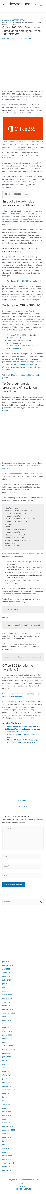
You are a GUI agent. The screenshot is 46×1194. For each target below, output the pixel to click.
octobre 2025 (7, 965)
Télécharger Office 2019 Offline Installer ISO (24, 281)
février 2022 (7, 1075)
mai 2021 (5, 1101)
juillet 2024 (6, 980)
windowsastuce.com (19, 6)
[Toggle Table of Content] (25, 195)
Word (29, 214)
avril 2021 (6, 1104)
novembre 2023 (8, 1006)
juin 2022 (5, 1060)
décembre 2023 (8, 1002)
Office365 (39, 474)
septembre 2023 (8, 1013)
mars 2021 (6, 1108)
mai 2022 (5, 1064)
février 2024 (7, 995)
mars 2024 (6, 991)
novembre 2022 (8, 1042)
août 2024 (6, 976)
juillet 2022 (6, 1057)
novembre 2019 (8, 1167)
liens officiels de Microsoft (23, 364)
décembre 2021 (8, 1082)
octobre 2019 (7, 1170)
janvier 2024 (7, 998)
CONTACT (23, 1186)
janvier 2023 (7, 1035)
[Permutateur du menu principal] (41, 6)
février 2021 (6, 1112)
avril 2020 (6, 1148)
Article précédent (23, 800)
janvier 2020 (7, 1159)
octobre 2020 (7, 1126)
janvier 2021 (7, 1115)
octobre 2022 (7, 1046)
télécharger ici (7, 468)
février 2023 (7, 1031)
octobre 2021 (7, 1086)
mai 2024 (6, 987)
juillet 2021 (6, 1093)
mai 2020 (6, 1145)
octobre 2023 (7, 1009)
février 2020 (7, 1156)
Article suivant (23, 806)
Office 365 (6, 211)
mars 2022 (6, 1071)
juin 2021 (5, 1097)
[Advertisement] (23, 66)
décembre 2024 (8, 973)
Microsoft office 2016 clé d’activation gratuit (24, 726)
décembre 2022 (8, 1039)
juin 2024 (5, 984)
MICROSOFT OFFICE (10, 38)
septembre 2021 (8, 1090)
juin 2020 (5, 1141)
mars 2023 (6, 1027)
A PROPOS (23, 1184)
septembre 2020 (8, 1130)
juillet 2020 (6, 1137)
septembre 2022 (8, 1049)
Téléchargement (14, 338)
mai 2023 (6, 1024)
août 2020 (6, 1134)
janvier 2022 (7, 1079)
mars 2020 (6, 1152)
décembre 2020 (8, 1119)
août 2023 (6, 1017)
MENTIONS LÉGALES (23, 1189)
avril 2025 (6, 969)
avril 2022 (6, 1068)
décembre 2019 (8, 1163)
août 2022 (6, 1053)
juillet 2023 (6, 1020)
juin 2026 (5, 962)
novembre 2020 (8, 1123)
